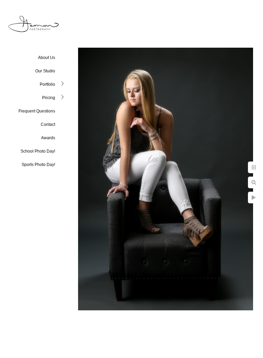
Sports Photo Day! (38, 164)
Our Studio (45, 71)
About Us (46, 57)
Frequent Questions (36, 111)
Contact (48, 124)
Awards (48, 137)
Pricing (48, 97)
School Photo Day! (38, 151)
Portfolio (47, 84)
